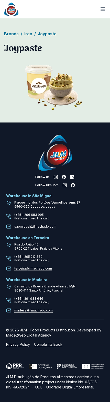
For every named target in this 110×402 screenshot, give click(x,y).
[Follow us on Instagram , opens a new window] (56, 177)
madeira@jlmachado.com (33, 310)
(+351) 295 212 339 (28, 257)
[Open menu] (103, 9)
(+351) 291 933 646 (28, 298)
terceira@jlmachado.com (33, 268)
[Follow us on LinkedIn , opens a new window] (72, 177)
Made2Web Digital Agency (28, 335)
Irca (30, 33)
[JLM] (11, 9)
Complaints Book (48, 344)
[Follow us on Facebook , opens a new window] (64, 177)
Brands (13, 33)
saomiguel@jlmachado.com (35, 226)
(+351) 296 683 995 (29, 215)
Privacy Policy (18, 344)
